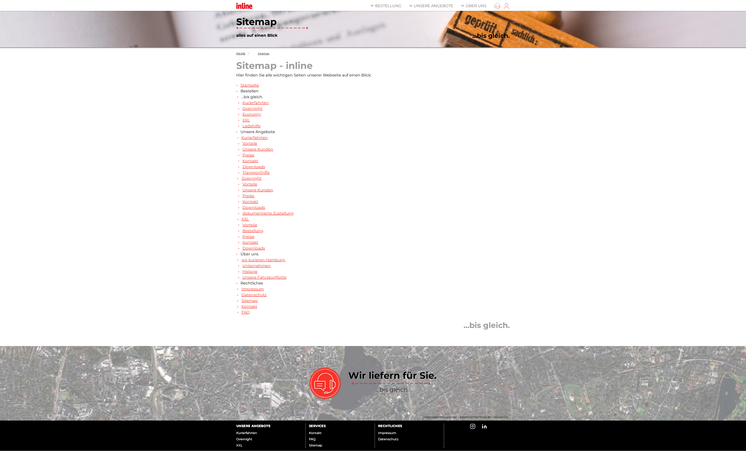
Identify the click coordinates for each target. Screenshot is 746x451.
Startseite (250, 85)
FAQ (245, 312)
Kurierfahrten (255, 102)
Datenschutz (254, 294)
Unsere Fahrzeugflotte (264, 277)
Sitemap (263, 53)
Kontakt (250, 161)
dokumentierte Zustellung (268, 213)
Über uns (476, 5)
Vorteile (249, 143)
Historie (249, 271)
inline (240, 53)
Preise (248, 155)
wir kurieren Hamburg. (263, 260)
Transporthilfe (256, 172)
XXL (246, 120)
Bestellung (388, 5)
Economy (251, 114)
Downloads (253, 166)
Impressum (252, 289)
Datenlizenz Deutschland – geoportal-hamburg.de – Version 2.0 (465, 417)
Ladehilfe (251, 126)
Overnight (252, 108)
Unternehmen (256, 265)
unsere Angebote (433, 5)
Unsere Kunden (257, 149)
